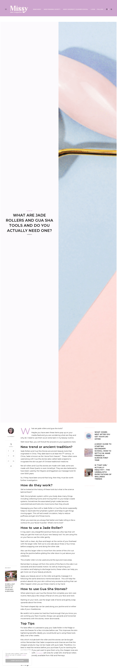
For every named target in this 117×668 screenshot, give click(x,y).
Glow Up (29, 210)
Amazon (39, 653)
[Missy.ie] (19, 9)
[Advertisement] (98, 516)
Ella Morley (11, 436)
